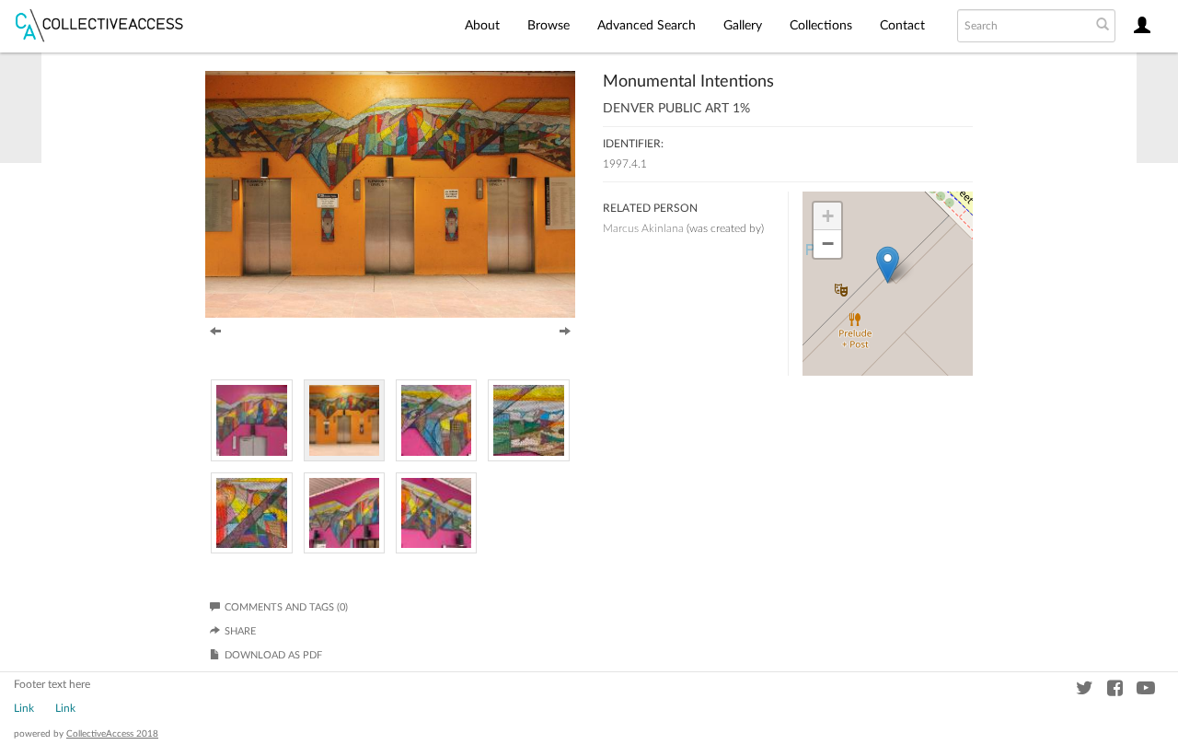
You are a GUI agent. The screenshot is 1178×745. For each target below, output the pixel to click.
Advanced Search (646, 25)
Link (24, 708)
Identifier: (633, 143)
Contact (902, 25)
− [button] (828, 243)
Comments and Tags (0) (286, 607)
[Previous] (215, 330)
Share (240, 631)
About (482, 25)
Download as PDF (273, 655)
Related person (650, 208)
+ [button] (828, 215)
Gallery (742, 25)
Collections (821, 25)
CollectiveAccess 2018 (112, 734)
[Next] (565, 330)
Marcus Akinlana (643, 228)
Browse (548, 25)
